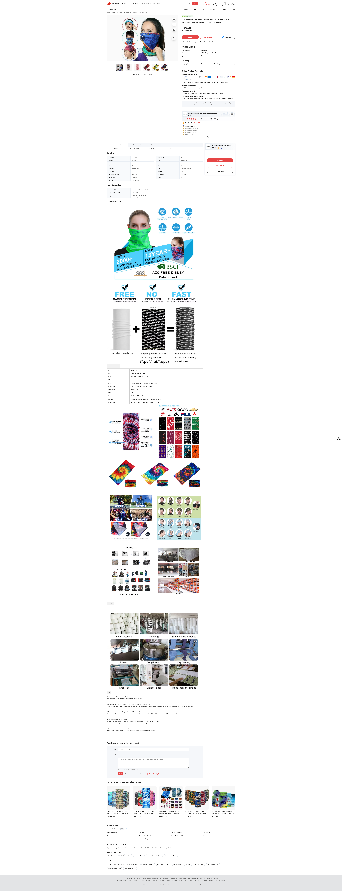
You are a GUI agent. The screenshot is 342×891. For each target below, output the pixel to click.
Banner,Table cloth (112, 832)
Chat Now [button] (228, 37)
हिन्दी (195, 880)
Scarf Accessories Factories (116, 864)
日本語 (190, 880)
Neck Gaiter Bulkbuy (130, 868)
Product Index (201, 878)
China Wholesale (164, 878)
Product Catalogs (132, 829)
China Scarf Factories (133, 864)
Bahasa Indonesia (220, 880)
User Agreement (181, 884)
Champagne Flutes (112, 836)
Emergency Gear (111, 839)
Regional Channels (192, 878)
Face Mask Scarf (199, 864)
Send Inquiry (208, 37)
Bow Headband (139, 856)
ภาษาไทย (200, 880)
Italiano (162, 880)
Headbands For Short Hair (154, 856)
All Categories (113, 9)
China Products (136, 878)
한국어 (185, 880)
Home (108, 12)
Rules (233, 9)
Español (135, 880)
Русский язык (155, 880)
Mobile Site (209, 878)
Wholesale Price (173, 878)
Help (203, 9)
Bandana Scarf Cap (213, 864)
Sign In (185, 137)
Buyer (194, 9)
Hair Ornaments (112, 856)
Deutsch (168, 880)
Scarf (122, 856)
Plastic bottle (206, 832)
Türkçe (205, 880)
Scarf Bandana (177, 864)
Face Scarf (188, 864)
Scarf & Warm (127, 12)
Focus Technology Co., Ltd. (159, 884)
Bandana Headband (170, 856)
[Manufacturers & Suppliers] (116, 4)
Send (120, 774)
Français (148, 880)
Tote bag (141, 832)
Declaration (189, 884)
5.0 (213, 148)
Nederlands (174, 880)
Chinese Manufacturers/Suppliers (150, 878)
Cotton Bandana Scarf (114, 868)
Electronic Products (176, 832)
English (129, 880)
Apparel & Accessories (117, 12)
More (108, 872)
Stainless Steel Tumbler (145, 836)
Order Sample (213, 42)
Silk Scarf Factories (148, 864)
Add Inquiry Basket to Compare (142, 74)
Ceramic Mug (206, 836)
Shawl (129, 856)
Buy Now (190, 37)
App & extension (213, 9)
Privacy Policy (197, 884)
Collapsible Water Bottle (177, 836)
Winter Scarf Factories (163, 864)
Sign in (233, 5)
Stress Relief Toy (143, 839)
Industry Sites (182, 878)
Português (141, 880)
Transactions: (209, 119)
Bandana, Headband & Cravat (140, 12)
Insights (216, 878)
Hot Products (127, 878)
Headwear (174, 839)
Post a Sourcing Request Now (156, 774)
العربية (180, 880)
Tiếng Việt (211, 880)
